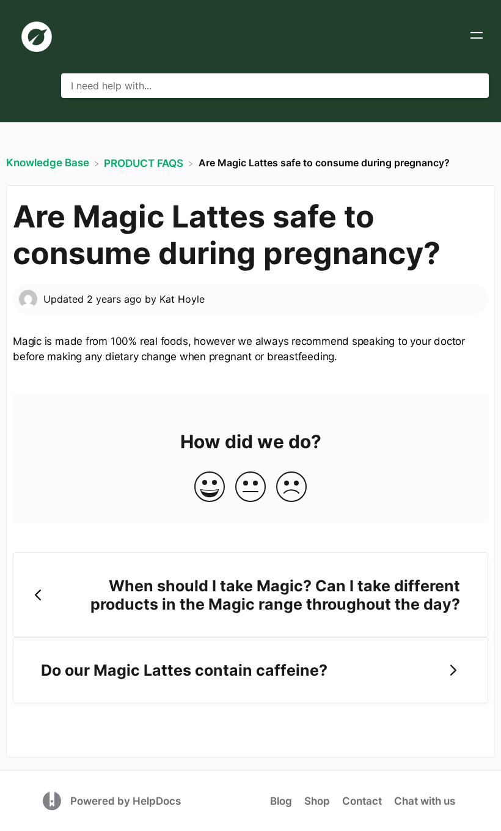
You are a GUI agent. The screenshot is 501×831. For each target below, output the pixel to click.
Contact (362, 801)
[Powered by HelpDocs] (53, 800)
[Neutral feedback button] (250, 487)
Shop (317, 801)
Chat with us (424, 801)
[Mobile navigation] (476, 37)
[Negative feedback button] (291, 487)
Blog (281, 801)
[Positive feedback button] (210, 487)
